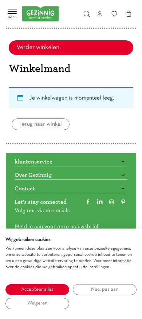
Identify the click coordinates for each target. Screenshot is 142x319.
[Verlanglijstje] (114, 14)
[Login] (99, 14)
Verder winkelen (37, 47)
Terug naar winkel (40, 124)
